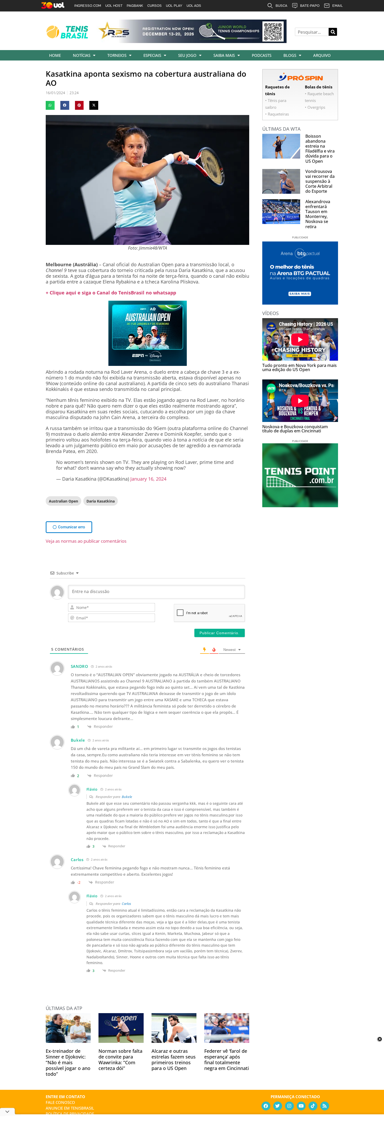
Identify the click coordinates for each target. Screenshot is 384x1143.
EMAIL (337, 6)
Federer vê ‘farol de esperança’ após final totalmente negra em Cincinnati (226, 1059)
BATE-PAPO (309, 6)
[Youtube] (301, 1106)
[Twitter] (277, 1106)
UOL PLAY (174, 6)
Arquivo (322, 55)
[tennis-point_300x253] (300, 505)
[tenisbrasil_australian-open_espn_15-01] (147, 364)
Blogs (289, 55)
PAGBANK (135, 6)
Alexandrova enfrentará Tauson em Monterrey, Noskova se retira (317, 214)
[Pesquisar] (333, 32)
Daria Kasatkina (100, 501)
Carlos (126, 903)
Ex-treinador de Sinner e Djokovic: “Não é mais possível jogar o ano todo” (68, 1062)
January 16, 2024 (148, 479)
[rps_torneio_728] (191, 41)
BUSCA (281, 6)
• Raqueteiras (277, 114)
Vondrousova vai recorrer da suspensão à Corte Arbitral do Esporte (320, 181)
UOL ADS (194, 6)
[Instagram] (289, 1106)
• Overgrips (315, 107)
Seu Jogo (187, 55)
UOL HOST (114, 6)
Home (55, 55)
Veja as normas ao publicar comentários (86, 541)
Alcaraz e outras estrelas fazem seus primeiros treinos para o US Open (174, 1059)
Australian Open (63, 501)
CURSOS (154, 6)
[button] (50, 105)
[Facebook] (265, 1106)
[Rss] (324, 1106)
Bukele (127, 796)
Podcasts (261, 55)
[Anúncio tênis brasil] (300, 303)
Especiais (152, 55)
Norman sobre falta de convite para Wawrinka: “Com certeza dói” (120, 1059)
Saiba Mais (224, 55)
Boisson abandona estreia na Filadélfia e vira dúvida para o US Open (320, 148)
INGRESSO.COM (87, 6)
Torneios (116, 55)
